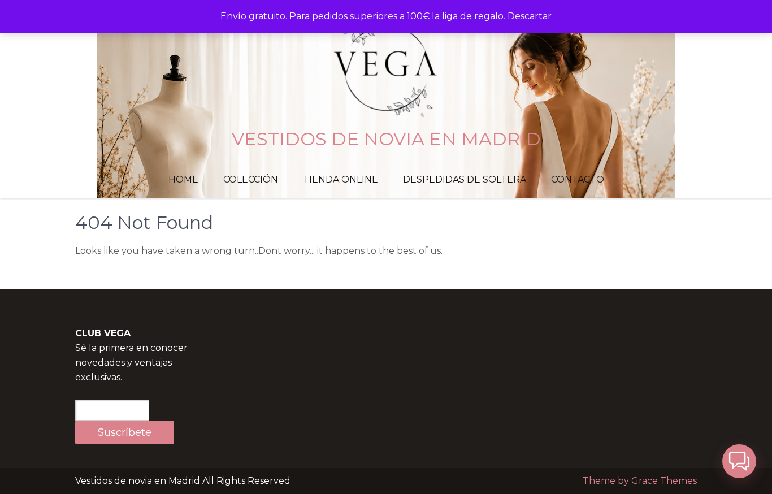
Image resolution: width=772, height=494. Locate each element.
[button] (739, 461)
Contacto (577, 179)
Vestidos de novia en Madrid (386, 139)
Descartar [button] (530, 16)
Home (183, 179)
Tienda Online (340, 179)
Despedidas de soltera (464, 179)
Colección (250, 179)
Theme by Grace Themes (640, 480)
